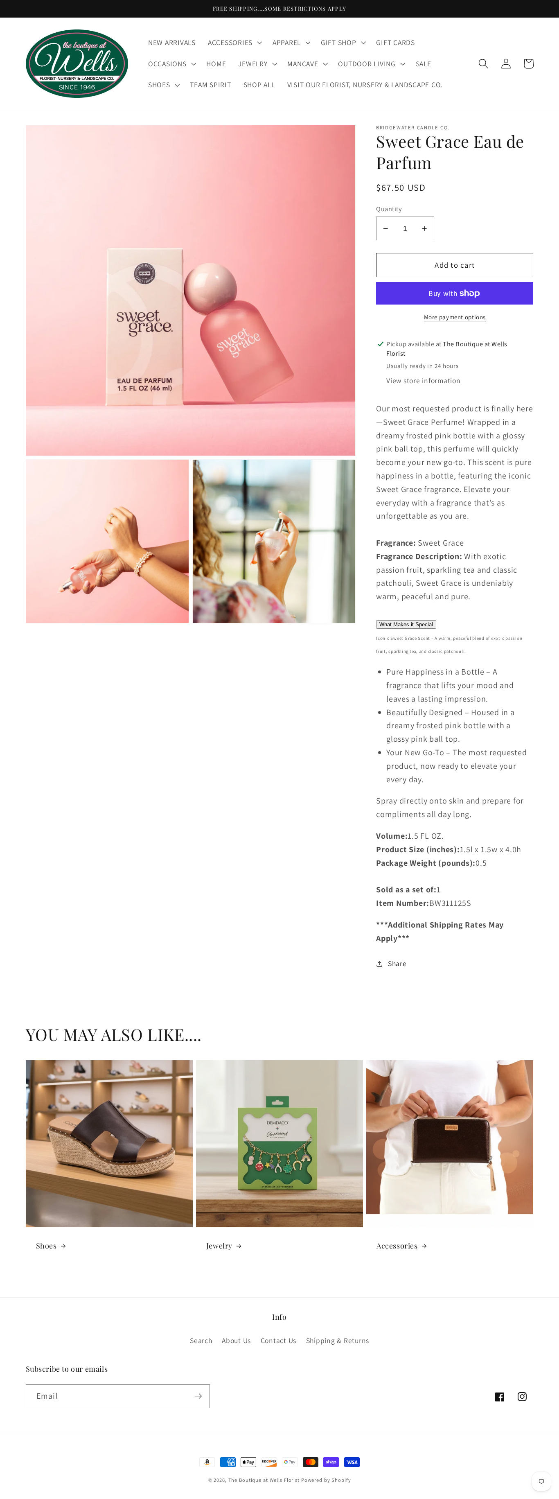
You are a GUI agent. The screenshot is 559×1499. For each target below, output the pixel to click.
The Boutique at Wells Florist (264, 1479)
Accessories (397, 1246)
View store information (423, 380)
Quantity (388, 208)
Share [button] (397, 963)
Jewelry (219, 1246)
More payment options (455, 317)
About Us (236, 1340)
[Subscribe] (198, 1396)
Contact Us (279, 1340)
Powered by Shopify (326, 1479)
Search (201, 1340)
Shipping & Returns (338, 1340)
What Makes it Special (406, 624)
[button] (234, 42)
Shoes (46, 1246)
